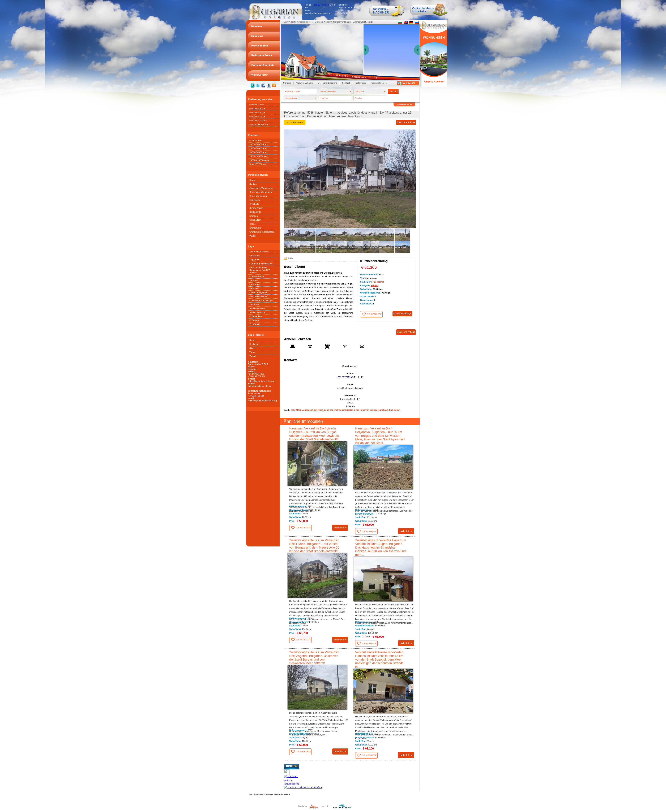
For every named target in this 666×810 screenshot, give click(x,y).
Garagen (253, 216)
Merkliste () (409, 83)
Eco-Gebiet (254, 324)
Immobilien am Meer (304, 22)
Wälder (252, 236)
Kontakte (369, 22)
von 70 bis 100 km (258, 120)
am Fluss (253, 280)
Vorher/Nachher (337, 22)
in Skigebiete (255, 316)
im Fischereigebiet (258, 292)
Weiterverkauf (295, 122)
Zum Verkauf (289, 22)
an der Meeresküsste (259, 252)
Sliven (252, 348)
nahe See (254, 288)
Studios (253, 184)
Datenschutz (358, 22)
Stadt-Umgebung (257, 312)
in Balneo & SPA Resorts (260, 263)
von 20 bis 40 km (257, 112)
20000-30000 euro (258, 148)
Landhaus (254, 304)
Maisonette (254, 200)
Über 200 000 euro (258, 164)
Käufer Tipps (360, 83)
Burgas (252, 340)
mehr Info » (340, 527)
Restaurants (255, 212)
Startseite (287, 83)
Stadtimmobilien (257, 308)
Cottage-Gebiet (256, 276)
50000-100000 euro (258, 156)
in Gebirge (254, 320)
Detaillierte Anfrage (406, 122)
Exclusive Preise (322, 22)
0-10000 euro (255, 140)
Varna (252, 352)
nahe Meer (254, 256)
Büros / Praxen (256, 208)
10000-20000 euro (258, 144)
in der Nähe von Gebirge (261, 300)
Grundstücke (255, 228)
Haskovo (253, 344)
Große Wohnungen (258, 196)
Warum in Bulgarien (304, 83)
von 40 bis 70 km (257, 116)
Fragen (348, 22)
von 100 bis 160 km (258, 124)
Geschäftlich (255, 220)
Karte (290, 258)
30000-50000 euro (258, 152)
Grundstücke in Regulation (262, 232)
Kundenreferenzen (379, 83)
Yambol (253, 356)
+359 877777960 (321, 5)
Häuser (252, 180)
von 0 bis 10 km (256, 105)
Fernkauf (346, 83)
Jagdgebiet (254, 259)
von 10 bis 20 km (257, 108)
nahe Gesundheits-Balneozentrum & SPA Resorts (259, 270)
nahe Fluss (254, 284)
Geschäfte (254, 204)
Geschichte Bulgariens (327, 83)
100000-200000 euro (259, 160)
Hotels (252, 224)
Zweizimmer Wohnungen (261, 188)
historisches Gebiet (258, 296)
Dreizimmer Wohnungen (260, 192)
